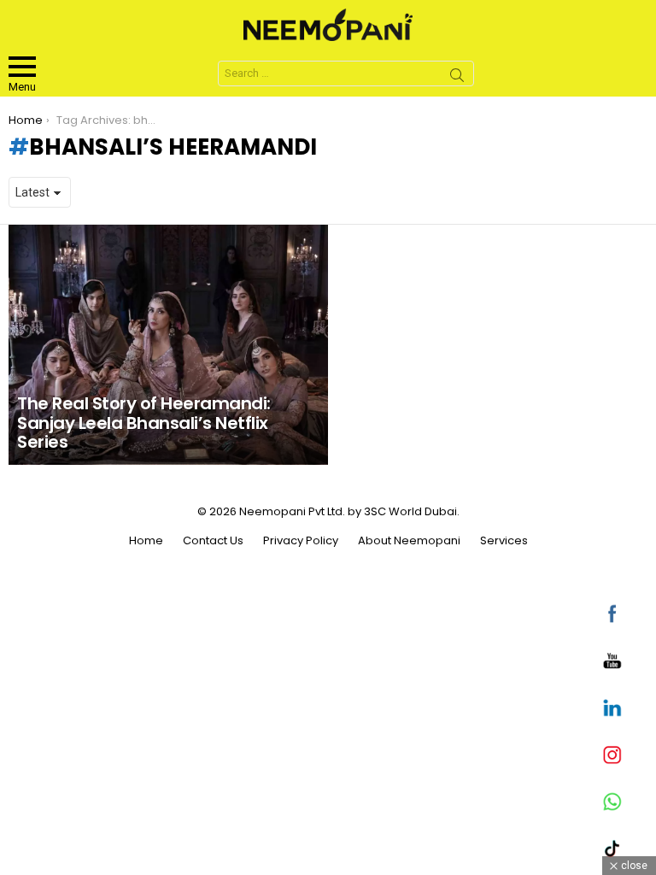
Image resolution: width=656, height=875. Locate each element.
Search (457, 78)
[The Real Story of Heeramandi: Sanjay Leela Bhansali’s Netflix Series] (168, 345)
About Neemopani (409, 541)
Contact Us (213, 541)
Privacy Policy (300, 541)
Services (504, 541)
